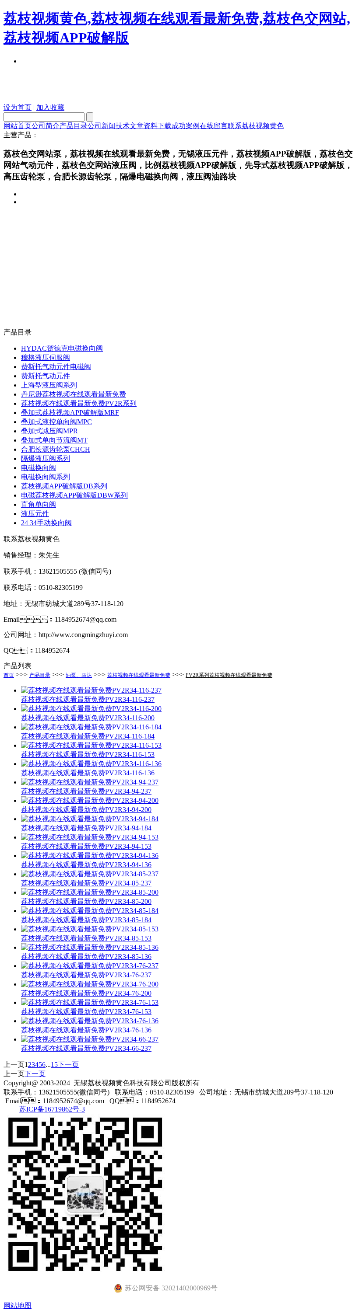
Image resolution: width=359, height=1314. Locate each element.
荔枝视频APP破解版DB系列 (64, 486)
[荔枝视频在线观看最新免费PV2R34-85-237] (89, 874)
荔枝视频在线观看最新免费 (138, 675)
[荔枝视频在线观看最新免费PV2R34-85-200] (89, 892)
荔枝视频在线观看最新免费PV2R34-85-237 (86, 883)
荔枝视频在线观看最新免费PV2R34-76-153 (86, 1011)
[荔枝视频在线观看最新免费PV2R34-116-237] (91, 690)
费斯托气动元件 (45, 376)
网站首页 (18, 125)
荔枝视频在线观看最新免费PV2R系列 (79, 403)
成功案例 (186, 125)
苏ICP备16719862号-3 (52, 1109)
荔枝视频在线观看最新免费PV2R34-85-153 (86, 938)
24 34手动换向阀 (46, 522)
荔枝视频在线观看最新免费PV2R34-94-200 (86, 809)
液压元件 (35, 513)
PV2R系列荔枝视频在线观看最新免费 (229, 675)
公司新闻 (102, 125)
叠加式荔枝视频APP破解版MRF (70, 412)
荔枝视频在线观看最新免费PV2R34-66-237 (86, 1048)
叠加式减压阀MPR (49, 431)
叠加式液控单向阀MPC (56, 421)
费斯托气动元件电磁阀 (56, 366)
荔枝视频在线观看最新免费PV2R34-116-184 (88, 736)
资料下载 (158, 125)
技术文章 (130, 125)
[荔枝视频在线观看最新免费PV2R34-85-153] (89, 929)
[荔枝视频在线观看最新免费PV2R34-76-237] (89, 965)
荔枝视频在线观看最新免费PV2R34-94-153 (86, 846)
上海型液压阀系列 (49, 385)
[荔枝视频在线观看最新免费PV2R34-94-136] (89, 855)
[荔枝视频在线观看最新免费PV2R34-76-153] (89, 1002)
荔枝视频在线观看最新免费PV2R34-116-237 (88, 699)
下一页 (68, 1064)
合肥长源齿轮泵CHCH (55, 449)
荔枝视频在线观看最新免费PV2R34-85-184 (86, 920)
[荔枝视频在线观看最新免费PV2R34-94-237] (89, 782)
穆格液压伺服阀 (45, 357)
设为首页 (18, 107)
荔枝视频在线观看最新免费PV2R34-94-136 (86, 864)
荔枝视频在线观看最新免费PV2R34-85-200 (86, 901)
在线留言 (214, 125)
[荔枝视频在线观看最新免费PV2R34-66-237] (89, 1039)
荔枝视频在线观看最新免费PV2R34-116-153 (88, 754)
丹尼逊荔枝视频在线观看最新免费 (73, 394)
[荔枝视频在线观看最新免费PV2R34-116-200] (91, 708)
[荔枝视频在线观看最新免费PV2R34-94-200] (89, 800)
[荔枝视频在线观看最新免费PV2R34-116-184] (91, 727)
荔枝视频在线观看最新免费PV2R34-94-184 (86, 828)
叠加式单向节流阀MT (54, 440)
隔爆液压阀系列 (45, 458)
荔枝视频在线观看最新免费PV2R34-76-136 (86, 1030)
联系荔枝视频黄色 (256, 125)
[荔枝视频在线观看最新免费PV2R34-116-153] (91, 745)
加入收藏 (50, 107)
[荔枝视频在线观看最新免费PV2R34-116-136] (91, 763)
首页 (9, 675)
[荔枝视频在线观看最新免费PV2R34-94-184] (89, 819)
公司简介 (46, 125)
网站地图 (18, 1305)
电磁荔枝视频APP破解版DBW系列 (74, 495)
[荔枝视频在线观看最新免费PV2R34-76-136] (89, 1021)
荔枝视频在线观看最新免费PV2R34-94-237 (86, 791)
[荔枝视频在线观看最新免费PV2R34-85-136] (89, 947)
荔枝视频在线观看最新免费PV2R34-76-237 (86, 975)
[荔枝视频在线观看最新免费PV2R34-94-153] (89, 837)
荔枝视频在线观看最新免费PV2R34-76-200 (86, 993)
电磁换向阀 (38, 467)
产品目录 (74, 125)
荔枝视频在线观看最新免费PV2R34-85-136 (86, 956)
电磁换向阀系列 (45, 477)
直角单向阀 (38, 504)
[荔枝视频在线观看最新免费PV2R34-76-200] (89, 984)
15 (54, 1064)
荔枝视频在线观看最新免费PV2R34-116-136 (88, 773)
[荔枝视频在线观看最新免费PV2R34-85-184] (89, 910)
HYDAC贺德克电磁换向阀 (62, 348)
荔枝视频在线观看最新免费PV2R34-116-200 (88, 717)
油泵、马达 (79, 675)
